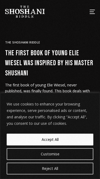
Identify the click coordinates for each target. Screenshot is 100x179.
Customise (50, 153)
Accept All (50, 139)
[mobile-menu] (89, 12)
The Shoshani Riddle (22, 42)
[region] (50, 136)
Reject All (50, 168)
